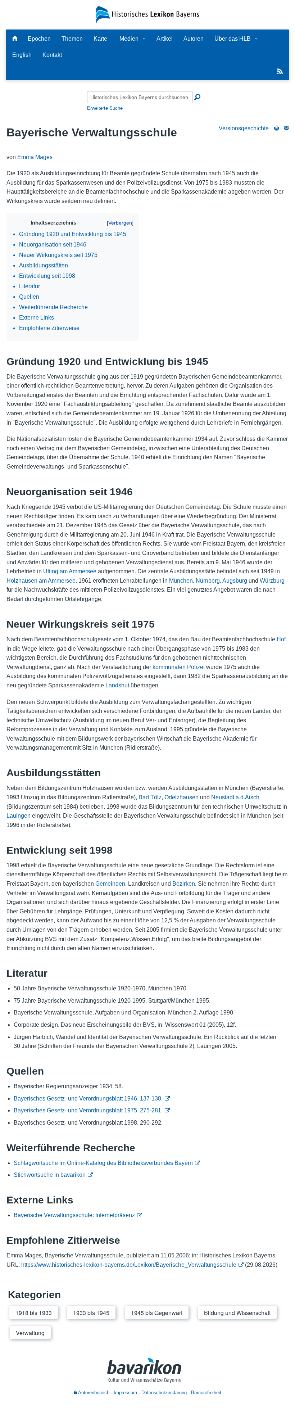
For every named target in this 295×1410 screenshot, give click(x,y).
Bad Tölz (150, 797)
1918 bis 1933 (33, 1313)
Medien (129, 39)
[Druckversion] (276, 128)
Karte (100, 39)
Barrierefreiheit (206, 1392)
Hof (281, 639)
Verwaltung (30, 1333)
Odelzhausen (181, 797)
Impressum (125, 1392)
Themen (72, 39)
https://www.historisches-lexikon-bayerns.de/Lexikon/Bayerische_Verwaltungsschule (128, 1265)
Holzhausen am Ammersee (41, 581)
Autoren (193, 39)
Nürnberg (208, 581)
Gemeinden (110, 884)
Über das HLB (232, 39)
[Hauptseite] (14, 39)
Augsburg (234, 581)
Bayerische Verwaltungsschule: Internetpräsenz (74, 1215)
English (22, 55)
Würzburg (272, 581)
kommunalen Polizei (179, 667)
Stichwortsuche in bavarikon (50, 1175)
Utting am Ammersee (69, 571)
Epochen (39, 39)
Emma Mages (35, 157)
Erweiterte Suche (105, 108)
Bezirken (183, 884)
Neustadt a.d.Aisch (235, 797)
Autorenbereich (93, 1392)
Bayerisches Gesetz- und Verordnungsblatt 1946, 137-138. (88, 1098)
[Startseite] (147, 14)
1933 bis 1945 (91, 1313)
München (181, 581)
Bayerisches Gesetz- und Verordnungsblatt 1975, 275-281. (88, 1110)
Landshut (117, 685)
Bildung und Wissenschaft (237, 1313)
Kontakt (52, 55)
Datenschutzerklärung (164, 1392)
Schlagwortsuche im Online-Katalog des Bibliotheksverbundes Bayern (103, 1163)
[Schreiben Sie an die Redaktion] (286, 128)
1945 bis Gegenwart (156, 1313)
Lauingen (18, 816)
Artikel (164, 39)
